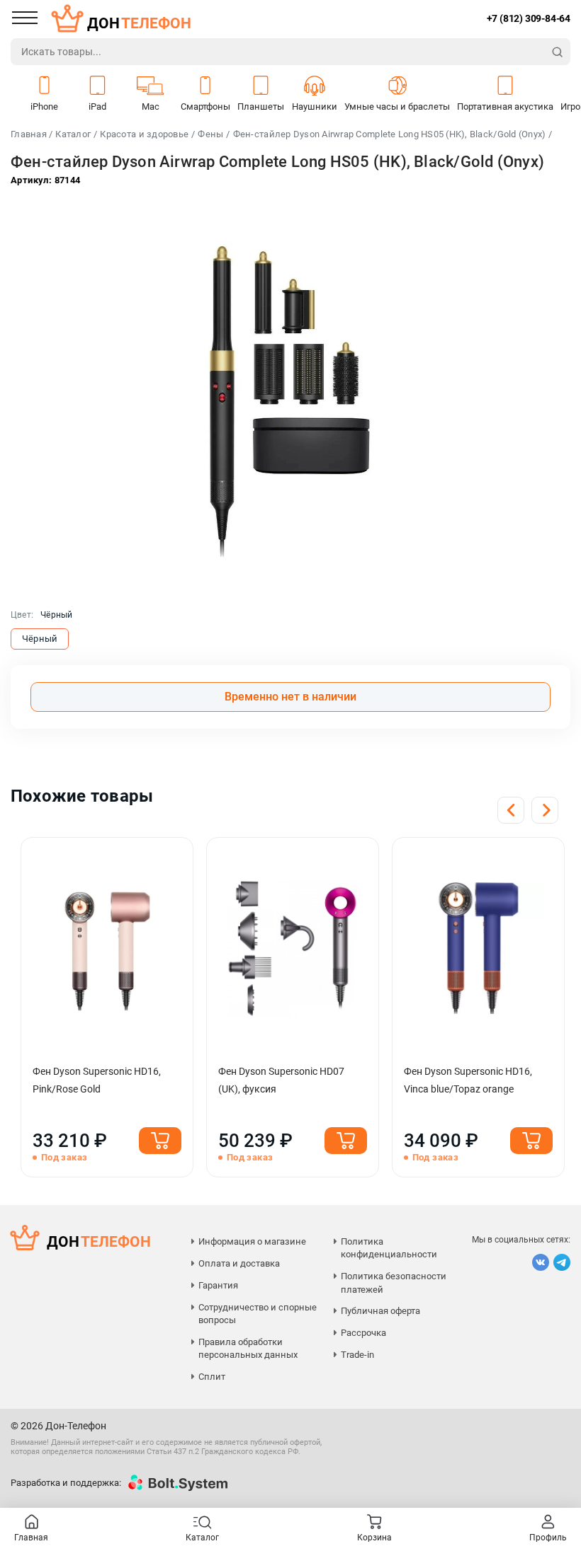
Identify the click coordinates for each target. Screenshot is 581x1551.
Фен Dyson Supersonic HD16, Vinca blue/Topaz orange (468, 1080)
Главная (31, 1538)
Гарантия (218, 1285)
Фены (210, 134)
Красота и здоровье (144, 134)
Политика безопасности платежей (393, 1282)
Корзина (374, 1538)
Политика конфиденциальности (389, 1247)
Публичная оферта (380, 1310)
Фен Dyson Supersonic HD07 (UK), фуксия (281, 1080)
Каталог (73, 134)
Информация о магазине (252, 1241)
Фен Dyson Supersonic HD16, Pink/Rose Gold (97, 1080)
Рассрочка (363, 1332)
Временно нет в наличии (290, 696)
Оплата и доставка (239, 1263)
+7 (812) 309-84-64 (528, 18)
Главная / (31, 134)
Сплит (211, 1376)
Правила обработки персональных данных (248, 1348)
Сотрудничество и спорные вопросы (257, 1313)
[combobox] (278, 51)
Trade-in (357, 1354)
